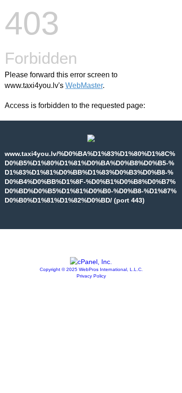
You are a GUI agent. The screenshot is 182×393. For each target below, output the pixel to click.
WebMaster (84, 85)
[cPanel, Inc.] (91, 261)
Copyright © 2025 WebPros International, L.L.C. (91, 269)
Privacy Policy (91, 275)
